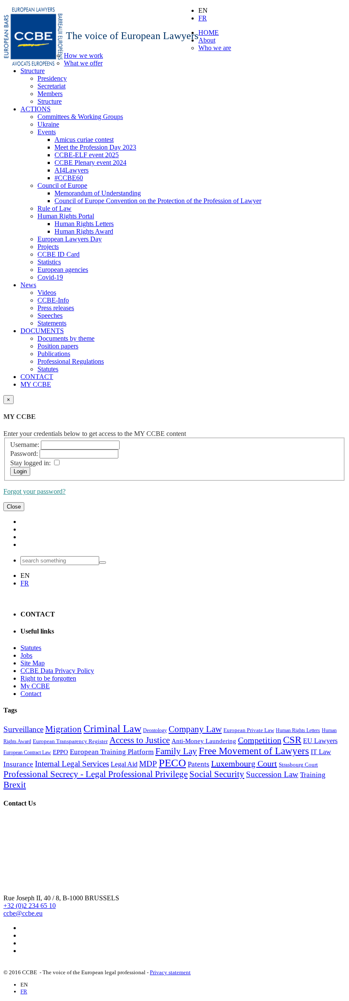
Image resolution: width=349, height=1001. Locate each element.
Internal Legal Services (72, 763)
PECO (172, 763)
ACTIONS (35, 109)
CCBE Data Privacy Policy (57, 670)
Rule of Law (54, 208)
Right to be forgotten (48, 678)
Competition (259, 740)
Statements (51, 323)
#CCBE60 (68, 177)
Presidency (52, 78)
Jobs (26, 655)
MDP (148, 763)
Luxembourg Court (244, 763)
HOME (208, 32)
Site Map (32, 663)
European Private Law (248, 730)
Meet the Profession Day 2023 (95, 147)
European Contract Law (27, 752)
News (28, 284)
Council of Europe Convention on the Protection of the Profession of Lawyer (157, 200)
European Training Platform (112, 752)
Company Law (195, 729)
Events (46, 132)
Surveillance (23, 729)
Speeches (50, 315)
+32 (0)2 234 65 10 (29, 905)
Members (50, 93)
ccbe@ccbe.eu (23, 913)
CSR (292, 740)
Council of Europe (62, 185)
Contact (30, 693)
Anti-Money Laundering (204, 741)
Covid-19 (50, 277)
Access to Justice (139, 740)
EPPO (60, 752)
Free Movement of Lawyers (254, 751)
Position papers (57, 346)
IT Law (321, 751)
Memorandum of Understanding (97, 193)
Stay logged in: (30, 463)
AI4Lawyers (71, 170)
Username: (24, 444)
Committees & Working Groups (80, 116)
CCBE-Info (53, 300)
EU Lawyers (320, 740)
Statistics (49, 262)
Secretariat (51, 86)
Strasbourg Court (298, 764)
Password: (24, 453)
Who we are (214, 47)
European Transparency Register (70, 741)
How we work (83, 55)
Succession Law (272, 774)
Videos (46, 292)
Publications (53, 353)
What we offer (83, 63)
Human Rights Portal (65, 216)
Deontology (155, 730)
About (206, 40)
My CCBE (35, 686)
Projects (48, 246)
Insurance (18, 764)
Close (14, 506)
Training (313, 775)
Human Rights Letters (84, 223)
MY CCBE (35, 384)
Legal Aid (124, 764)
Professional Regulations (70, 361)
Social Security (216, 774)
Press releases (55, 307)
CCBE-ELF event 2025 (86, 154)
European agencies (62, 269)
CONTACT (36, 376)
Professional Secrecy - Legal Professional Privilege (95, 774)
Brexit (14, 785)
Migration (63, 729)
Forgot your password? (34, 491)
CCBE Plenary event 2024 (90, 162)
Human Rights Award (83, 231)
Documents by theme (65, 338)
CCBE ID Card (58, 254)
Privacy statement (170, 972)
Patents (198, 764)
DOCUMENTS (42, 330)
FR (202, 18)
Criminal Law (112, 728)
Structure (32, 70)
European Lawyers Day (69, 239)
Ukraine (48, 124)
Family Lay (176, 751)
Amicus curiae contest (84, 139)
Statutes (47, 369)
